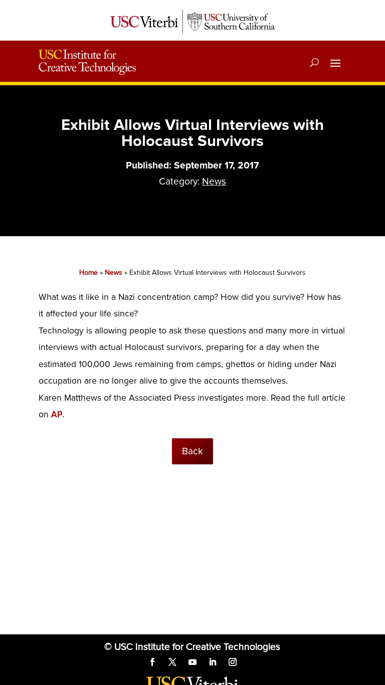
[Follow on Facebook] (152, 662)
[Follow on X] (172, 662)
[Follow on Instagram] (233, 662)
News (214, 182)
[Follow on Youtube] (192, 662)
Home (88, 272)
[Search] (314, 62)
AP (56, 414)
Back (192, 451)
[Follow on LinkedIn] (213, 662)
